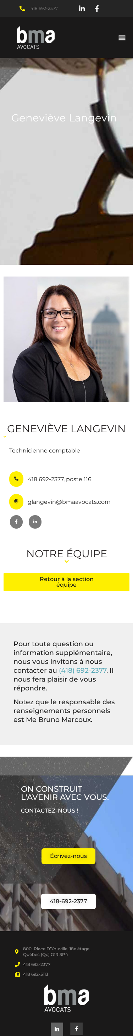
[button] (122, 37)
